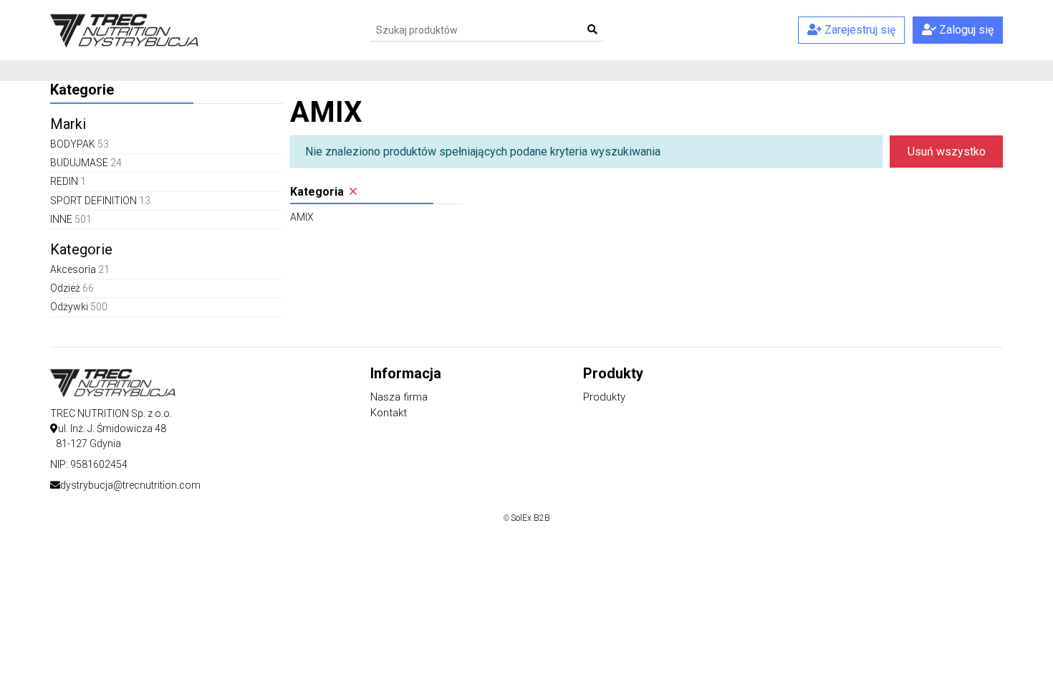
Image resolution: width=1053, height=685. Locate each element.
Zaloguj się (965, 30)
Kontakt (388, 412)
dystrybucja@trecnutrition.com (130, 485)
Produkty (604, 397)
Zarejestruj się (858, 30)
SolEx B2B (530, 518)
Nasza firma (399, 397)
